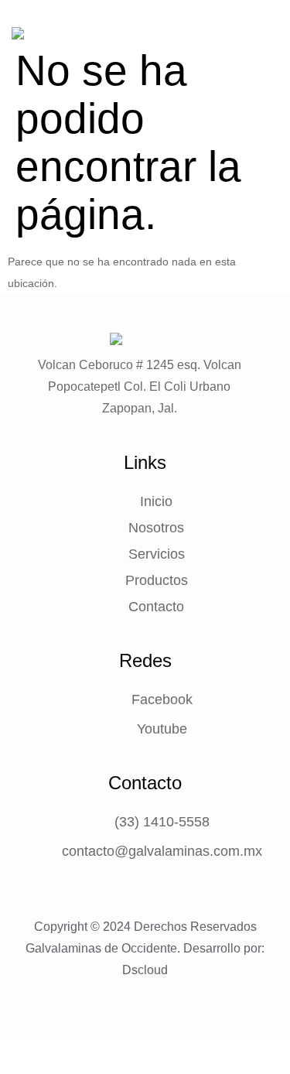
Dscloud (145, 970)
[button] (272, 51)
